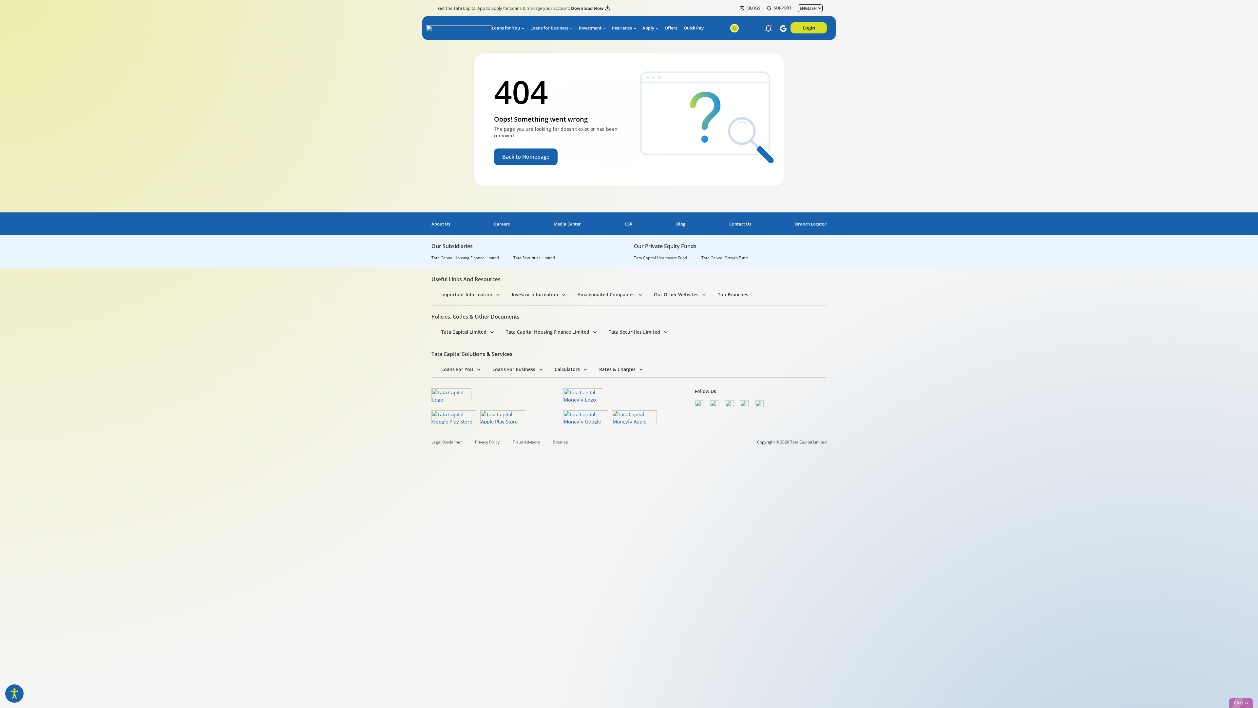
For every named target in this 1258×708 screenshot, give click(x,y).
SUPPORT (782, 8)
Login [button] (809, 28)
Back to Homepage (525, 156)
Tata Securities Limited (534, 258)
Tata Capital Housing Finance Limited (465, 258)
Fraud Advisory (526, 442)
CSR (628, 224)
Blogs (753, 8)
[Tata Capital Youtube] (744, 403)
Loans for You (506, 28)
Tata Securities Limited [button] (634, 332)
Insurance (622, 28)
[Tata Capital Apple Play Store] (502, 417)
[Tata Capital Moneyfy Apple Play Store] (634, 417)
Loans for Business (549, 28)
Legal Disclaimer (446, 442)
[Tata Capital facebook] (699, 403)
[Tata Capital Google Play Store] (453, 417)
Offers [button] (671, 28)
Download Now (587, 8)
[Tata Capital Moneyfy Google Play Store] (585, 417)
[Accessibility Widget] (14, 693)
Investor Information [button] (535, 294)
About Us (440, 224)
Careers (502, 224)
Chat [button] (1238, 703)
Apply (648, 28)
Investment (590, 28)
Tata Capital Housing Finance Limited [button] (547, 332)
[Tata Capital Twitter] (714, 403)
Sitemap (560, 442)
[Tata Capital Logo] (451, 395)
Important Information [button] (466, 294)
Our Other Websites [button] (676, 294)
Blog (680, 224)
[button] (768, 28)
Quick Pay (694, 28)
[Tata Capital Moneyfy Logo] (583, 395)
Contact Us (740, 224)
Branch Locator (811, 224)
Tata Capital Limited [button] (463, 332)
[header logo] (452, 29)
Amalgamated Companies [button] (606, 294)
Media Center (567, 224)
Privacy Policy (487, 442)
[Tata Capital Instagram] (729, 403)
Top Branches (733, 294)
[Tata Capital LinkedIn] (759, 403)
